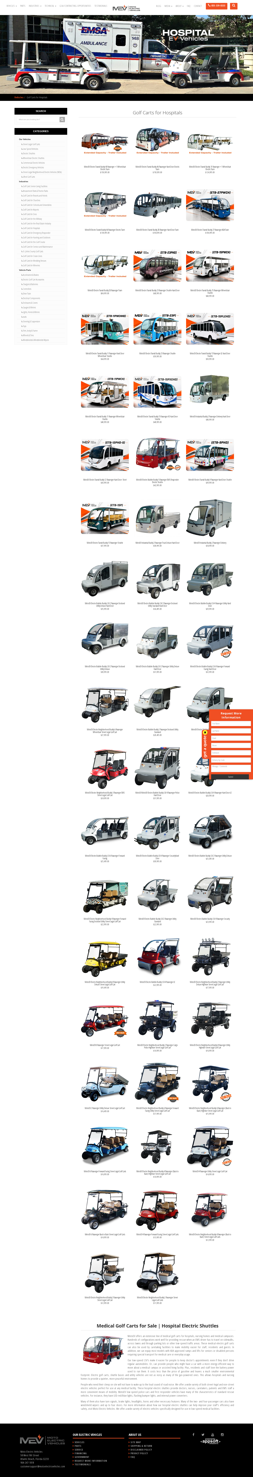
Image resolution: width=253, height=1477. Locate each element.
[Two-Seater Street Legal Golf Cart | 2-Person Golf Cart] (105, 1272)
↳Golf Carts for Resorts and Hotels (34, 195)
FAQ (188, 6)
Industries (34, 5)
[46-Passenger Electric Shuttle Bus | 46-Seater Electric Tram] (157, 141)
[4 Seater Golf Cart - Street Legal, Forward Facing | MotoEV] (157, 1209)
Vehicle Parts (25, 270)
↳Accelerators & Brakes (30, 274)
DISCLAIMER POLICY (141, 1449)
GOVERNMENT (82, 1457)
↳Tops (23, 326)
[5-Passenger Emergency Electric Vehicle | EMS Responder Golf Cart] (157, 454)
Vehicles (11, 5)
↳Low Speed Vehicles (29, 149)
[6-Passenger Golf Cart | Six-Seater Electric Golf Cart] (105, 1209)
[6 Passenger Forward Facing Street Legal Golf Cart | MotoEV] (105, 1146)
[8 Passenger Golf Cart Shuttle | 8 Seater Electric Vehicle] (105, 1020)
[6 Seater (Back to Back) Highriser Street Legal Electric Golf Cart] (210, 1083)
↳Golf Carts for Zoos (29, 214)
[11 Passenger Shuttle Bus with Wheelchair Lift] (105, 328)
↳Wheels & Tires (27, 335)
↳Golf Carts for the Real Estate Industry (36, 223)
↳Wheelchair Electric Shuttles (32, 158)
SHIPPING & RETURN (141, 1446)
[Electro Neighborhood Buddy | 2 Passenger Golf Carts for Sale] (157, 1272)
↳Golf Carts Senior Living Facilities (34, 186)
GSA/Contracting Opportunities (75, 5)
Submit (230, 776)
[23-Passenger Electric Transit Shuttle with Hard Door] (157, 265)
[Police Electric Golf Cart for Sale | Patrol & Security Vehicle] (157, 767)
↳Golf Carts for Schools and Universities (36, 205)
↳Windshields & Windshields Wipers (35, 340)
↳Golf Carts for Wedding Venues (33, 260)
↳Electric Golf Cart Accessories (32, 279)
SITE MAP (136, 1442)
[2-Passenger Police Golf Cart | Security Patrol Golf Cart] (157, 1020)
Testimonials (101, 5)
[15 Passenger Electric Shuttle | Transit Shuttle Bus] (105, 518)
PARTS (78, 1446)
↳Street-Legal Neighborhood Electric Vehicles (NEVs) (41, 172)
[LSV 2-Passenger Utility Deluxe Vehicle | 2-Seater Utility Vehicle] (210, 831)
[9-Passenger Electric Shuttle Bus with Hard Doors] (210, 454)
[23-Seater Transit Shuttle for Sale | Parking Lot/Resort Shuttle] (157, 328)
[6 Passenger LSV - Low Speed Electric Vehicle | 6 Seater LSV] (105, 831)
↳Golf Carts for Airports (30, 209)
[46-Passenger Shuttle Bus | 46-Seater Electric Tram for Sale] (105, 205)
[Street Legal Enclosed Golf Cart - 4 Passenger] (105, 894)
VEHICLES (79, 1442)
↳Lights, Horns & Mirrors (30, 312)
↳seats (24, 316)
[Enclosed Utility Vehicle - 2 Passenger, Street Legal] (105, 578)
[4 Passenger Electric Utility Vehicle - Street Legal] (210, 578)
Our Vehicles (25, 139)
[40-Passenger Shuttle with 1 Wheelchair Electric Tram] (105, 141)
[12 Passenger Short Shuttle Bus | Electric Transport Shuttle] (105, 454)
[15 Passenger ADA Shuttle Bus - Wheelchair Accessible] (210, 265)
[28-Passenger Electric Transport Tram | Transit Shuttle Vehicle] (105, 265)
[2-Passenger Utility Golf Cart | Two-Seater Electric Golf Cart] (210, 957)
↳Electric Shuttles (28, 153)
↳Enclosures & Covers (29, 302)
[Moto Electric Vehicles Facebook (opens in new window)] (196, 1434)
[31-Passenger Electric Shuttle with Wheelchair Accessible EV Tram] (210, 141)
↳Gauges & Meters (28, 307)
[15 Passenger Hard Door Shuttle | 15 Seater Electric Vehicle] (157, 391)
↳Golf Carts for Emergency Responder (35, 232)
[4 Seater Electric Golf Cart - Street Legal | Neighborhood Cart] (210, 1209)
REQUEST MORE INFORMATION (91, 1460)
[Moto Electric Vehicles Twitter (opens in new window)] (205, 1434)
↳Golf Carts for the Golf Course (33, 242)
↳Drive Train (26, 293)
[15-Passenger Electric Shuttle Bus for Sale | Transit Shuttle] (210, 328)
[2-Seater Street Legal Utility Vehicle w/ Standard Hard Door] (210, 704)
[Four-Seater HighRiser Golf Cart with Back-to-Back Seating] (157, 1146)
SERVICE (79, 1449)
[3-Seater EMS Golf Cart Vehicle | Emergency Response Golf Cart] (105, 767)
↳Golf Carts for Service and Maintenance (37, 246)
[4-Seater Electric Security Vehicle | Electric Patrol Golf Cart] (157, 831)
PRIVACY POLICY (139, 1453)
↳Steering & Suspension (30, 321)
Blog (158, 6)
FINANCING (81, 1453)
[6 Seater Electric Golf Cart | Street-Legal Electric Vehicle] (157, 1083)
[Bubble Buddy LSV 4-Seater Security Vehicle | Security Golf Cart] (210, 894)
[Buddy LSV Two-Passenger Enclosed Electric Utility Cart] (105, 641)
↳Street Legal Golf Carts (30, 144)
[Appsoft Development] (210, 1441)
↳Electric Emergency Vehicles (32, 167)
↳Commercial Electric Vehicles (33, 162)
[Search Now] (62, 119)
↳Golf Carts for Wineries (30, 265)
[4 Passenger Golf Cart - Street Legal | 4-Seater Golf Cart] (210, 1146)
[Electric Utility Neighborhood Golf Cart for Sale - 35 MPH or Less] (105, 1083)
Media (168, 6)
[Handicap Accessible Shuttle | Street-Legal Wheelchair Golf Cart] (105, 704)
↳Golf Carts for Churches (30, 200)
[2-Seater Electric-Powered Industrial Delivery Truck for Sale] (210, 391)
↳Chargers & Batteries (29, 284)
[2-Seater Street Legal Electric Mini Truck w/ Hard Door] (157, 641)
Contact (198, 6)
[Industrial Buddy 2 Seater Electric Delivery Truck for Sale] (210, 518)
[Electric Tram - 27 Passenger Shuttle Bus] (210, 205)
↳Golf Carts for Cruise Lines (31, 256)
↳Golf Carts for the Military (31, 218)
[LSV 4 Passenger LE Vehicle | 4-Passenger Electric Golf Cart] (157, 957)
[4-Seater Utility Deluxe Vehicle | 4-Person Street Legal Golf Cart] (105, 957)
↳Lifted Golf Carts (28, 176)
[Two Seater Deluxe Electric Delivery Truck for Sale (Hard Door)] (157, 518)
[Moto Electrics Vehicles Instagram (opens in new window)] (225, 1434)
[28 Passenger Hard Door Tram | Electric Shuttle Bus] (157, 205)
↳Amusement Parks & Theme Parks (34, 191)
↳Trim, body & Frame (29, 330)
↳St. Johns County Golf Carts (32, 251)
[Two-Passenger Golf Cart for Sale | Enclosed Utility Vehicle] (157, 578)
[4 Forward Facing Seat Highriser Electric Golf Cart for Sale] (210, 1020)
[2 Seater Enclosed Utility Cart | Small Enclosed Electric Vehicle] (157, 704)
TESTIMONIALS (83, 1464)
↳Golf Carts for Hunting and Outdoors (35, 237)
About (179, 6)
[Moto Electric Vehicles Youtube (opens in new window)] (215, 1434)
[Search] (232, 6)
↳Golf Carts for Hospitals (30, 228)
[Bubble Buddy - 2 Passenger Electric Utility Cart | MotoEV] (157, 894)
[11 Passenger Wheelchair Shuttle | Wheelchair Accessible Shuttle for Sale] (105, 391)
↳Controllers (26, 288)
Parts (22, 5)
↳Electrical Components (30, 298)
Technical (50, 5)
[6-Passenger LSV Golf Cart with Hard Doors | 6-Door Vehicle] (210, 641)
